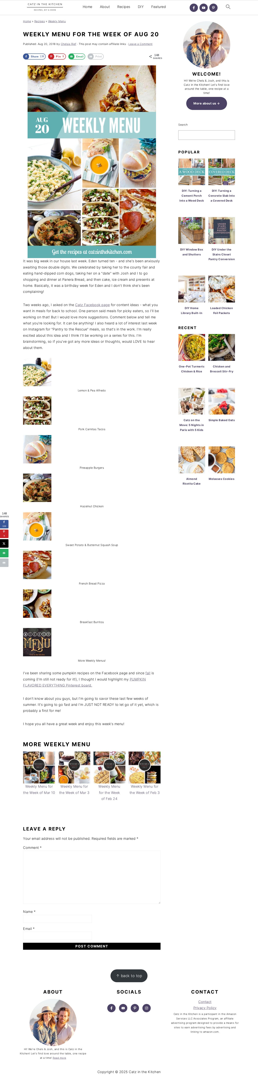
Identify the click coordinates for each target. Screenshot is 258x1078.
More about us (204, 103)
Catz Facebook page (92, 305)
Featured (158, 7)
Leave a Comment (140, 44)
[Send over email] (4, 553)
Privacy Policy (205, 1008)
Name (29, 912)
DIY (141, 7)
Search (183, 124)
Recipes (123, 7)
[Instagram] (146, 1008)
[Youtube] (203, 8)
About (105, 7)
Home (87, 7)
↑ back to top (129, 975)
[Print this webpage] (4, 562)
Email (29, 929)
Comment (32, 848)
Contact (205, 1002)
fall (147, 673)
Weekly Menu (57, 21)
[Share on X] (4, 543)
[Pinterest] (213, 8)
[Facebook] (194, 8)
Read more (59, 1057)
